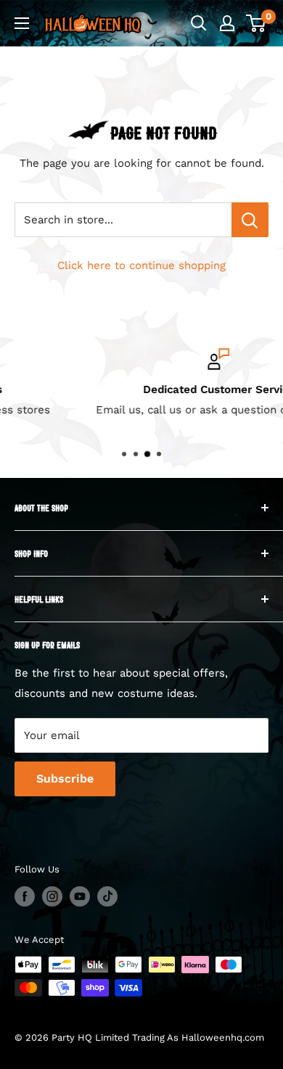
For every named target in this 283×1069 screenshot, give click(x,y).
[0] (256, 23)
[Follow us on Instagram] (52, 896)
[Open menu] (22, 23)
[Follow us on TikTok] (107, 896)
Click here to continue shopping (141, 265)
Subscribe (65, 778)
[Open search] (199, 23)
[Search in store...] (249, 219)
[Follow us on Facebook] (25, 896)
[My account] (227, 23)
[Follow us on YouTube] (80, 896)
